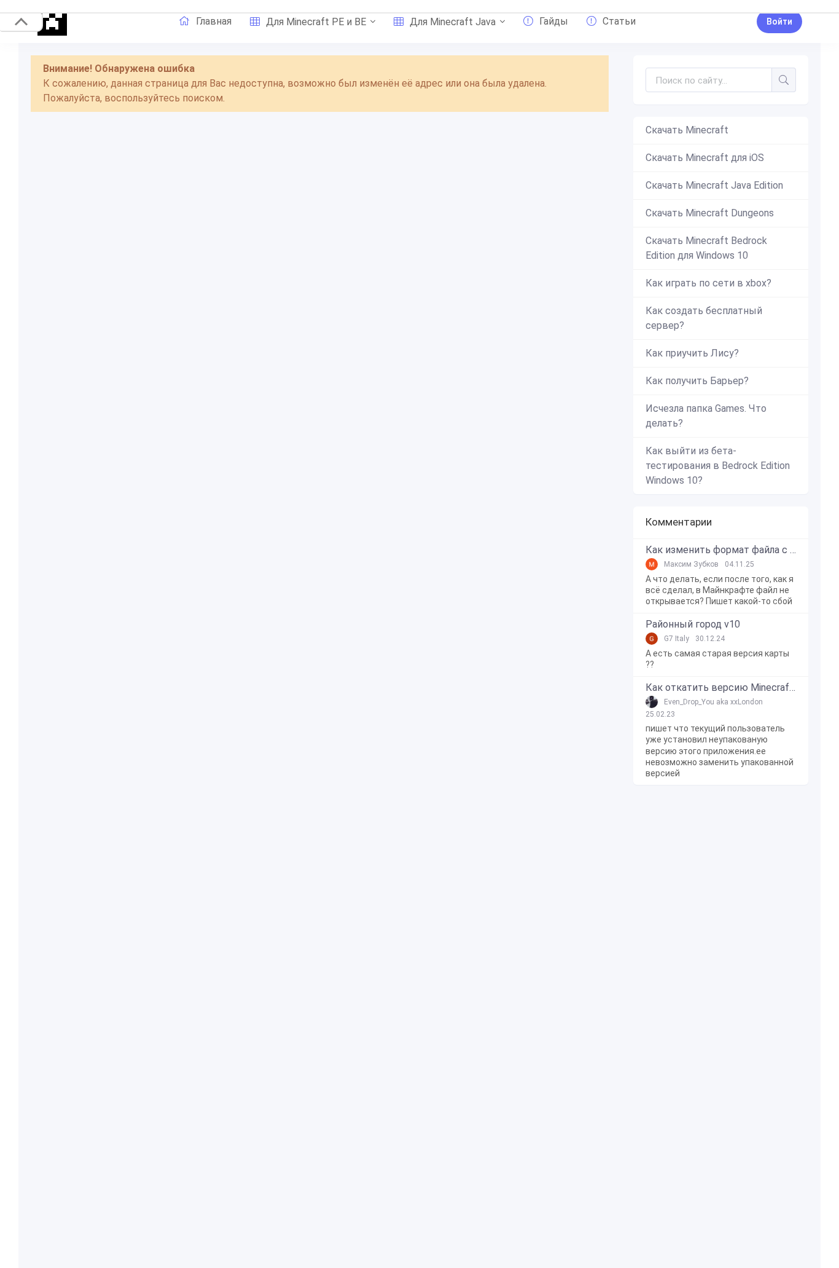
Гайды (553, 21)
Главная (214, 21)
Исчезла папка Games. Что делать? (706, 416)
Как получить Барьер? (697, 381)
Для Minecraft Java (453, 22)
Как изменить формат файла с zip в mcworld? (721, 550)
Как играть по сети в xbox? (708, 283)
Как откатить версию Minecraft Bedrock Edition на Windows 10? (721, 688)
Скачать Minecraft (687, 130)
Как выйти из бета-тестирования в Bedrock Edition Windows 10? (718, 465)
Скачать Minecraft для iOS (705, 157)
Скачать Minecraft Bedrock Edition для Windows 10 (706, 248)
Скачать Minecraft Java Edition (714, 185)
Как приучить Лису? (692, 353)
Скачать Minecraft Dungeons (710, 213)
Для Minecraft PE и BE (316, 22)
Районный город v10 (693, 624)
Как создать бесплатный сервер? (704, 318)
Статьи (619, 21)
